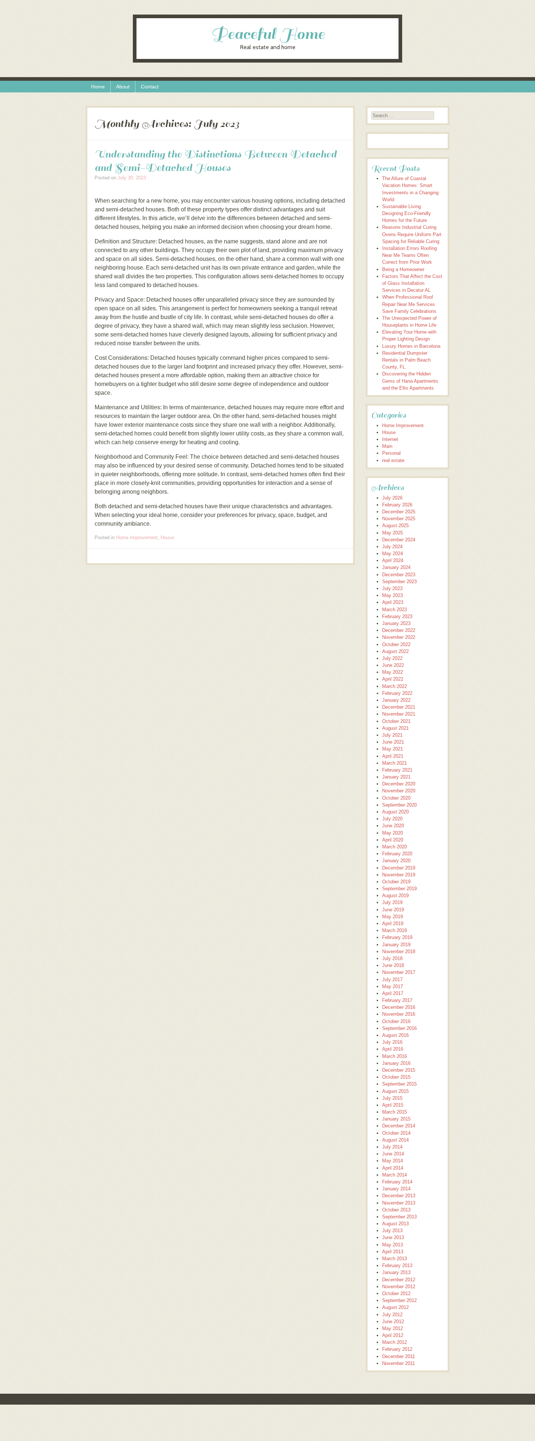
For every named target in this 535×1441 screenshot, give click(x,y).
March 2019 (394, 930)
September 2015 (399, 1084)
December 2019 (398, 868)
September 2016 (399, 1028)
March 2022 (394, 686)
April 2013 (392, 1251)
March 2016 (394, 1056)
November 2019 (398, 874)
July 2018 (392, 958)
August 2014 (395, 1140)
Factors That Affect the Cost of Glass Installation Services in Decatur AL (412, 283)
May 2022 (392, 672)
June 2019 (393, 909)
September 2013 (399, 1216)
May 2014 (392, 1160)
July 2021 (392, 735)
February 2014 (397, 1182)
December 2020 (398, 784)
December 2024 (398, 539)
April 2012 (392, 1335)
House (167, 537)
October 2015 (396, 1077)
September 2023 (399, 581)
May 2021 (392, 749)
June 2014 (393, 1154)
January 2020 (396, 860)
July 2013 (392, 1230)
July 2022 (392, 658)
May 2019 (392, 916)
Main (387, 446)
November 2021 (398, 714)
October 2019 (396, 881)
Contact (150, 86)
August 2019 (395, 895)
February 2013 (397, 1265)
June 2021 (393, 742)
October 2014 (396, 1133)
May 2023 (392, 595)
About (123, 86)
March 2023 (394, 609)
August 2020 (395, 812)
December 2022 (398, 630)
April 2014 (392, 1168)
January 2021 (396, 777)
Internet (390, 439)
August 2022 (395, 651)
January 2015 (396, 1119)
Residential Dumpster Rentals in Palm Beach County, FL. (406, 360)
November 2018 (398, 951)
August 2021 (395, 728)
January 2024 (396, 567)
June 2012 (393, 1321)
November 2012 (398, 1286)
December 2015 (398, 1070)
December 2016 (398, 1007)
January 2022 (396, 700)
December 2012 (398, 1279)
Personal (391, 453)
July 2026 (392, 498)
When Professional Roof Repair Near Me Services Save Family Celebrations (409, 304)
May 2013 (392, 1244)
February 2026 (397, 504)
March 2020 (394, 846)
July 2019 (392, 902)
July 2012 (392, 1314)
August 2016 (395, 1035)
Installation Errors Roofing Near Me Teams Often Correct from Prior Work (409, 255)
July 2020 (392, 818)
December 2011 (398, 1356)
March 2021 (394, 763)
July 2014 (392, 1147)
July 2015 (392, 1098)
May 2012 (392, 1328)
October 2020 (396, 798)
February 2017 (397, 1000)
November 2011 (398, 1363)
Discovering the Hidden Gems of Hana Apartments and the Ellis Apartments (410, 380)
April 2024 (392, 560)
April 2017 (392, 993)
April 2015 (392, 1105)
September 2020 (399, 805)
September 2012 (399, 1300)
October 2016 (396, 1021)
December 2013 (398, 1195)
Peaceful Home (268, 34)
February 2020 (397, 853)
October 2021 (396, 721)
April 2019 (392, 923)
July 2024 (392, 546)
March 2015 (394, 1112)
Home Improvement (137, 537)
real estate (393, 460)
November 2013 (398, 1203)
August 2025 (395, 525)
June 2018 (393, 965)
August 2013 (395, 1223)
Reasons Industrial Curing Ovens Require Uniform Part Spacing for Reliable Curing (411, 234)
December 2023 (398, 574)
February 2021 (397, 770)
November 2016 (398, 1014)
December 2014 (398, 1125)
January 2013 (396, 1272)
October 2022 (396, 644)
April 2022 (392, 679)
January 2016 (396, 1063)
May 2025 (392, 533)
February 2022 (397, 693)
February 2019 (397, 937)
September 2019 (399, 888)
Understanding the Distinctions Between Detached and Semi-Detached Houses (216, 160)
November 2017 (398, 972)
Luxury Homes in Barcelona (411, 346)
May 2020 (392, 833)
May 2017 (392, 986)
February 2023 (397, 616)
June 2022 (393, 665)
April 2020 (392, 840)
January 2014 (396, 1188)
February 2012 (397, 1349)
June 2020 (393, 825)
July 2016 (392, 1042)
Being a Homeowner (403, 269)
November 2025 (398, 518)
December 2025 (398, 511)
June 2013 (393, 1237)
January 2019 (396, 944)
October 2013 (396, 1210)
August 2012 (395, 1307)
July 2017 (392, 979)
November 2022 (398, 637)
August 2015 (395, 1091)
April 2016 (392, 1049)
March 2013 (394, 1258)
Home (98, 86)
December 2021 (398, 707)
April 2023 (392, 602)
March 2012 (394, 1342)
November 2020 (398, 790)
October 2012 (396, 1293)
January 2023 (396, 623)
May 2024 (392, 553)
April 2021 (392, 756)
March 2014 (394, 1175)
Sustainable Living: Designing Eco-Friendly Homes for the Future (406, 213)
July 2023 (392, 588)
